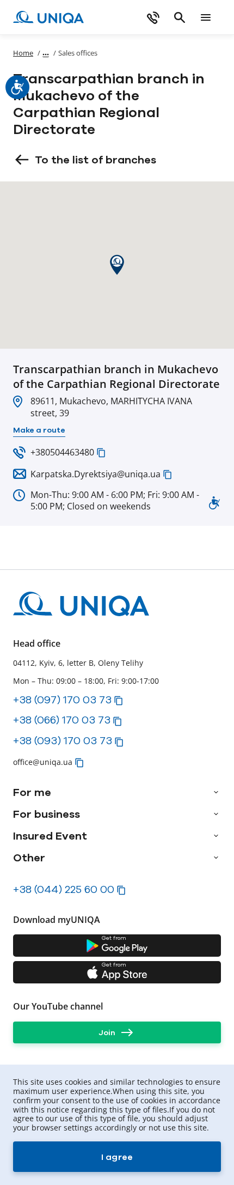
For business (46, 814)
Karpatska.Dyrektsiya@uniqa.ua (95, 474)
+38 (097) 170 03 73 (62, 699)
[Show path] (45, 52)
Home (23, 52)
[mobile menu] (206, 17)
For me (32, 792)
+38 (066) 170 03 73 (61, 719)
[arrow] (216, 792)
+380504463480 (62, 452)
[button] (101, 453)
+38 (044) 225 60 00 (63, 889)
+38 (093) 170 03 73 (62, 740)
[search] (179, 17)
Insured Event (50, 835)
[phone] (153, 17)
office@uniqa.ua (42, 762)
